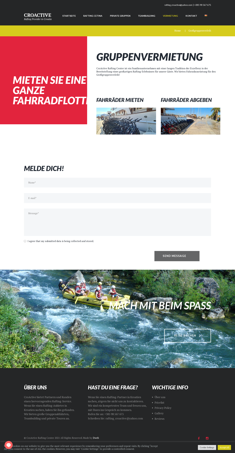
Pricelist (159, 402)
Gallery (159, 413)
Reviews (159, 419)
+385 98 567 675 (202, 5)
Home (177, 30)
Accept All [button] (224, 447)
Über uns (160, 397)
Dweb (96, 437)
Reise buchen (185, 335)
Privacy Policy (163, 408)
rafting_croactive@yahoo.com (178, 5)
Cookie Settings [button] (207, 447)
